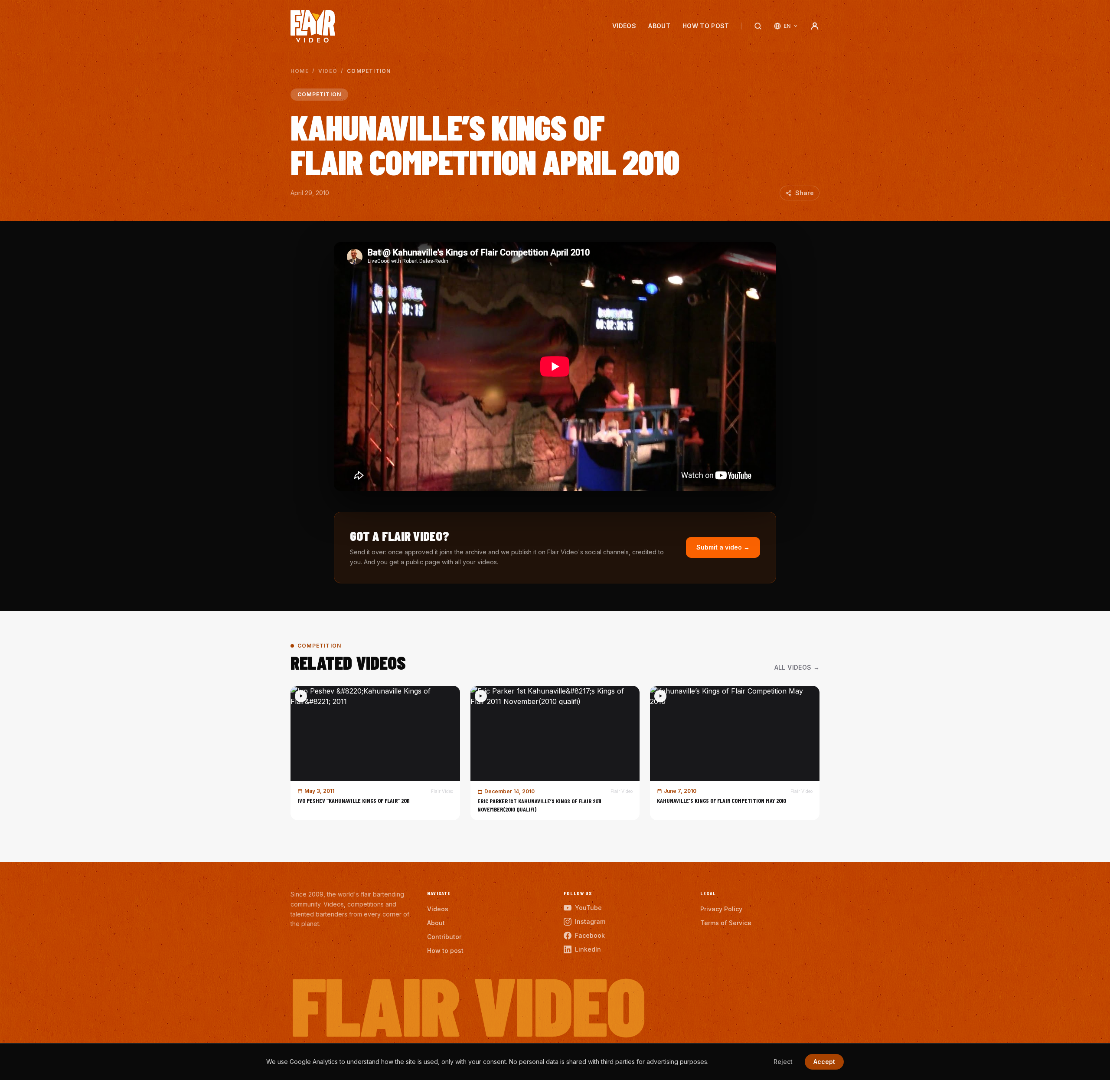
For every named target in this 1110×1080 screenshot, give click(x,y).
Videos (624, 25)
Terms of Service (725, 922)
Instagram (590, 921)
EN (787, 26)
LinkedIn (588, 949)
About (659, 25)
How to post (705, 25)
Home (300, 71)
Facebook (590, 935)
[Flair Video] (313, 26)
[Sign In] (814, 26)
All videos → (796, 667)
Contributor (444, 936)
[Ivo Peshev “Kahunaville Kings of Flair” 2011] (375, 753)
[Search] (758, 26)
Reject (783, 1061)
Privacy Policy (721, 909)
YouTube (588, 907)
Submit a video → (723, 547)
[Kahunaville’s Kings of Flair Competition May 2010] (734, 753)
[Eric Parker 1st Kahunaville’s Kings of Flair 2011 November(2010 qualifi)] (555, 753)
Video (327, 71)
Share (804, 192)
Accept (824, 1061)
